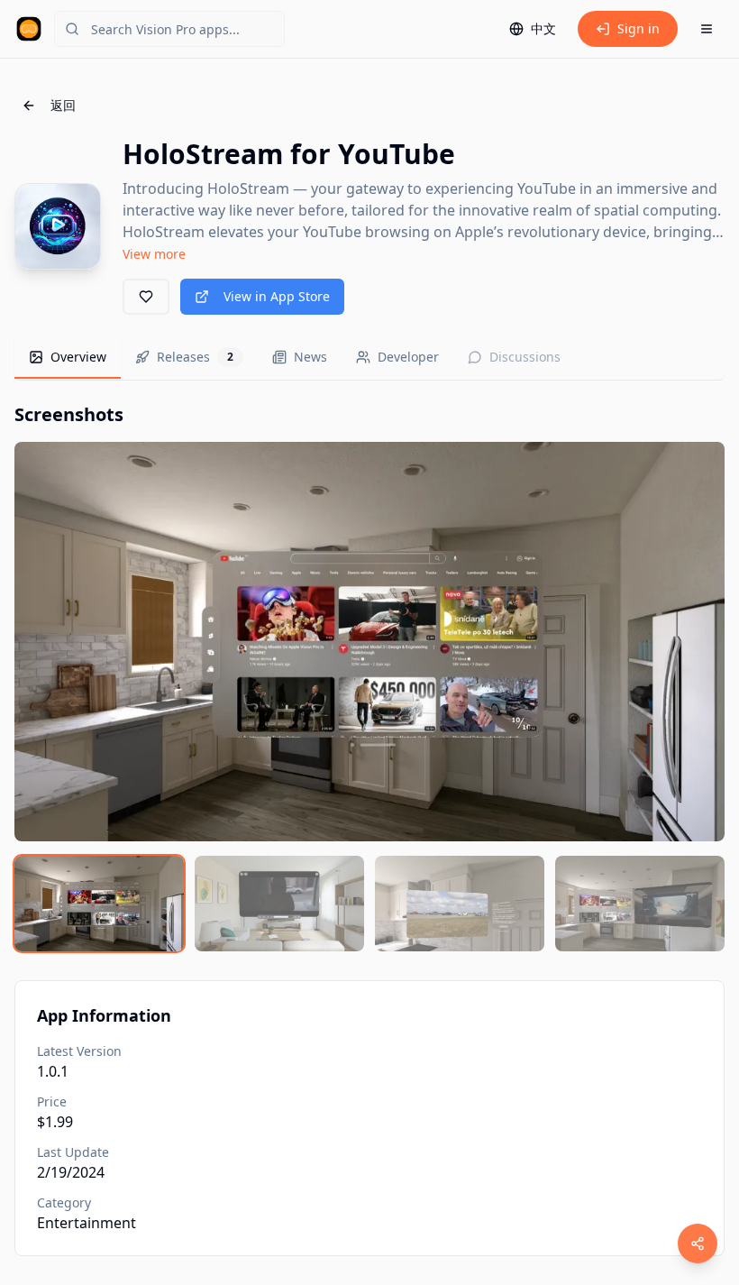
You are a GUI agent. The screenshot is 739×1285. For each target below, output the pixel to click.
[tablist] (369, 358)
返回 (63, 105)
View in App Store (277, 296)
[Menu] (707, 29)
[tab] (67, 358)
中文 (543, 28)
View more (154, 253)
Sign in (638, 28)
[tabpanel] (369, 676)
